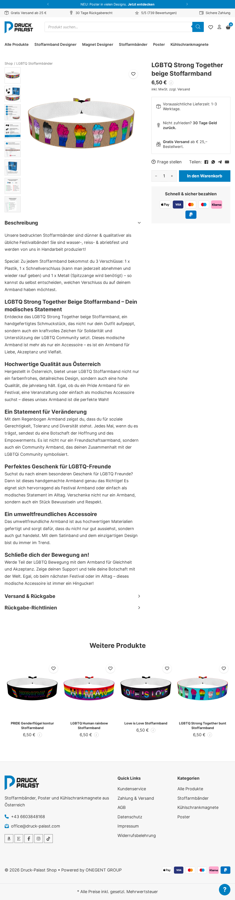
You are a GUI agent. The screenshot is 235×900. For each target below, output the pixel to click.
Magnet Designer (97, 44)
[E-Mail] (227, 162)
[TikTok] (48, 838)
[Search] (198, 27)
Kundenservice (132, 788)
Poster (159, 44)
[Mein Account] (219, 27)
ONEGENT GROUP (104, 870)
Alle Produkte (17, 44)
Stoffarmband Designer (55, 44)
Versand (183, 89)
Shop (9, 63)
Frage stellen (169, 162)
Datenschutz (130, 816)
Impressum (128, 826)
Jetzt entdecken (141, 4)
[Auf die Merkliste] (133, 74)
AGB (122, 807)
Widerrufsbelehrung (137, 835)
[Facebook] (206, 162)
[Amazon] (9, 838)
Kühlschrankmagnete (190, 44)
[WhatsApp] (213, 162)
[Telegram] (220, 162)
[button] (48, 4)
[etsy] (18, 838)
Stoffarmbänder (133, 44)
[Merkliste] (210, 27)
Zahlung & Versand (136, 798)
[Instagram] (38, 838)
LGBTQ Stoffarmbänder (34, 63)
